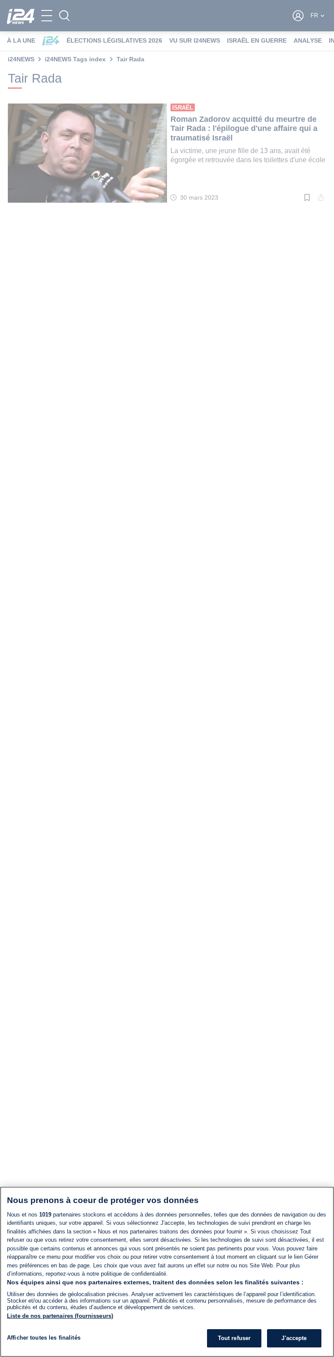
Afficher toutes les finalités (43, 1337)
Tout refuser (234, 1338)
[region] (167, 1272)
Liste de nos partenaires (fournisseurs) (60, 1316)
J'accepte (294, 1338)
